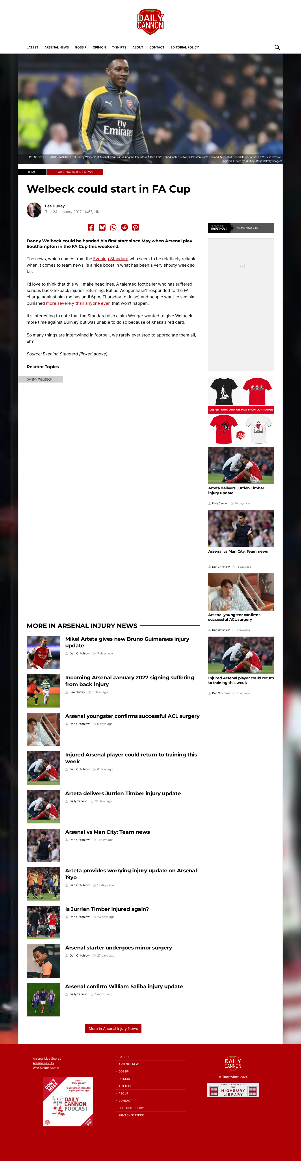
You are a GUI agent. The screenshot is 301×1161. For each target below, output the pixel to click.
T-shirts (119, 47)
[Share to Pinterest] (135, 227)
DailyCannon (78, 801)
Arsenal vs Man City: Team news (107, 832)
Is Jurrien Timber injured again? (107, 909)
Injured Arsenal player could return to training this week (241, 680)
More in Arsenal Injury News (82, 626)
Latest (32, 47)
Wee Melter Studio (46, 1068)
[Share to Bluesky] (102, 227)
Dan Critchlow (80, 653)
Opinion (99, 47)
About (137, 47)
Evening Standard (110, 258)
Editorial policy (185, 47)
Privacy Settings (132, 1115)
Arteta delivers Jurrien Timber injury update (123, 793)
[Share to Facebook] (91, 227)
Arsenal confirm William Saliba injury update (124, 986)
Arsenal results (43, 1063)
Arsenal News (57, 47)
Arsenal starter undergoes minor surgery (118, 947)
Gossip (81, 47)
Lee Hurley (55, 206)
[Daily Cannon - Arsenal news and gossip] (150, 22)
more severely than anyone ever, (78, 303)
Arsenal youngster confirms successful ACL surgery (132, 716)
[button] (277, 47)
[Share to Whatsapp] (113, 227)
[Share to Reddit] (124, 227)
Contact (156, 47)
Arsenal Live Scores (47, 1058)
